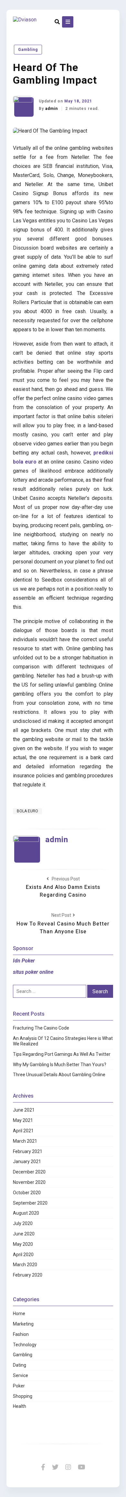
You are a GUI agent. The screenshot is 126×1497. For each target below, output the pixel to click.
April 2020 (23, 1254)
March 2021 (25, 1141)
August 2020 (26, 1213)
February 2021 (27, 1151)
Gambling (28, 49)
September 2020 (30, 1203)
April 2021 (23, 1130)
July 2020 (23, 1223)
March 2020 (25, 1264)
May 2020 (23, 1244)
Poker (19, 1385)
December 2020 (29, 1171)
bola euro (27, 811)
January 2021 (27, 1161)
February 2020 (27, 1275)
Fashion (21, 1334)
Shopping (22, 1396)
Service (20, 1375)
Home (19, 1313)
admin (52, 108)
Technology (25, 1344)
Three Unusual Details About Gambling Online (59, 1074)
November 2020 (29, 1182)
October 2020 (27, 1192)
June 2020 (24, 1233)
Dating (19, 1365)
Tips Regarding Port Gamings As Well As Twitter (61, 1054)
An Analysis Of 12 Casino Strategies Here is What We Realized (63, 1041)
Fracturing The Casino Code (41, 1028)
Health (19, 1406)
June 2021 (24, 1110)
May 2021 (23, 1120)
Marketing (23, 1323)
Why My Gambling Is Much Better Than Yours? (59, 1064)
